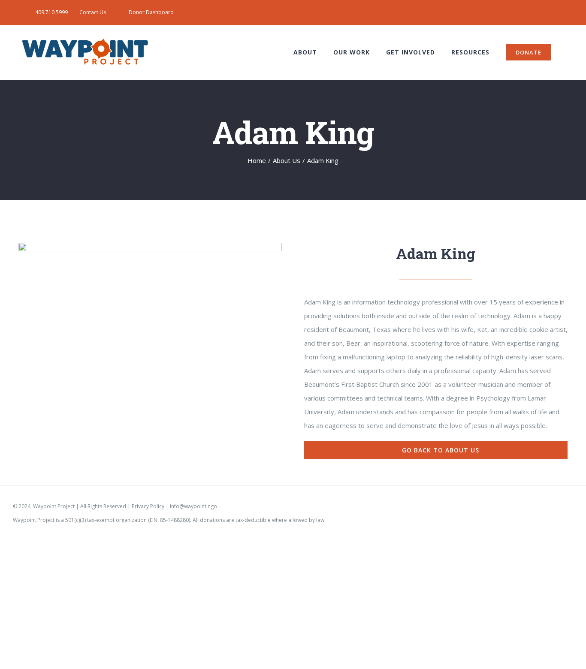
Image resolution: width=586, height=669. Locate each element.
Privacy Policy (148, 506)
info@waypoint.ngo (193, 506)
